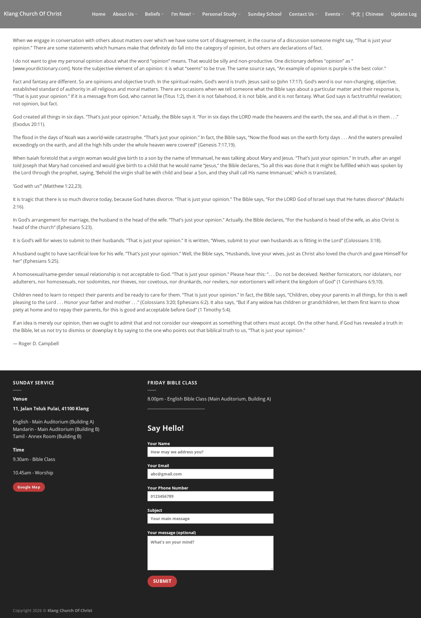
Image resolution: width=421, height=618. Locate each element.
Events (332, 14)
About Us (123, 14)
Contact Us (301, 14)
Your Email (158, 465)
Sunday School (265, 14)
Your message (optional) (171, 532)
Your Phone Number (167, 488)
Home (98, 14)
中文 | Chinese (367, 14)
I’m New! (181, 14)
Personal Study (219, 14)
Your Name (158, 443)
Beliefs (152, 14)
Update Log (404, 14)
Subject (154, 510)
